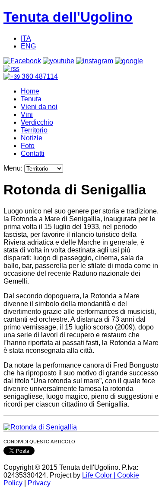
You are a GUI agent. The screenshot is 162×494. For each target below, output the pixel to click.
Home (30, 91)
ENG (28, 46)
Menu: (13, 168)
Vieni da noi (39, 106)
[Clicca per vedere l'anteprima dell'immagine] (40, 427)
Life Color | (99, 475)
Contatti (32, 153)
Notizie (31, 138)
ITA (26, 38)
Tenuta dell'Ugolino (68, 17)
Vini (27, 114)
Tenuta (31, 99)
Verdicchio (37, 122)
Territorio (34, 130)
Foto (28, 145)
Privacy (39, 483)
